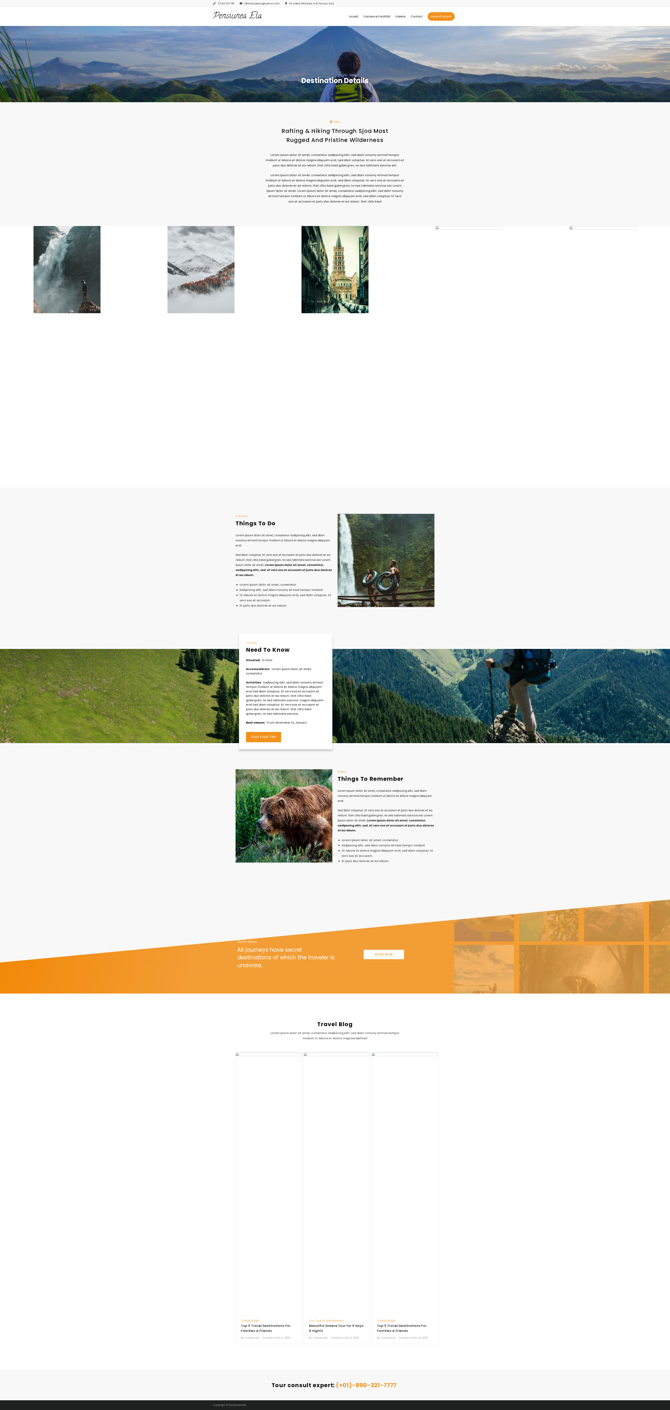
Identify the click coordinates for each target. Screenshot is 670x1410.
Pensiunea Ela (237, 16)
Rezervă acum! (441, 16)
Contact (417, 16)
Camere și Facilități (376, 16)
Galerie (400, 16)
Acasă (353, 16)
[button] (335, 122)
